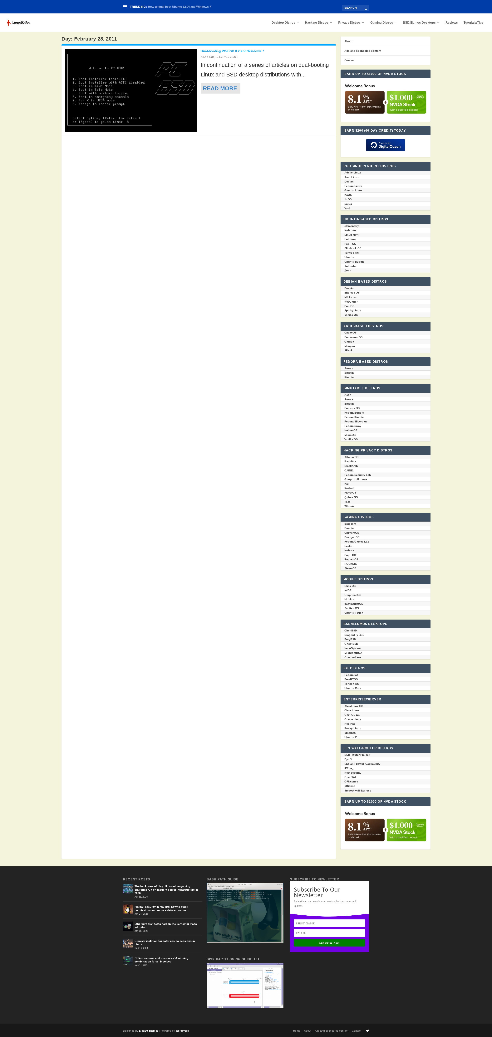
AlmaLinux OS (353, 706)
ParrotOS (350, 492)
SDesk (348, 350)
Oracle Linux (352, 719)
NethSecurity (352, 772)
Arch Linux (351, 177)
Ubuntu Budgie (354, 261)
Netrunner (350, 301)
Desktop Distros (283, 22)
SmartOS (350, 732)
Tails (347, 501)
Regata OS (351, 559)
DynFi (348, 759)
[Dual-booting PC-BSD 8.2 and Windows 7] (131, 90)
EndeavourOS (353, 337)
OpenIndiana (352, 657)
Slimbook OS (352, 248)
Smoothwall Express (357, 790)
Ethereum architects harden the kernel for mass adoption (166, 925)
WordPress (182, 1030)
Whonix (349, 506)
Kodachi (349, 488)
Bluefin (349, 372)
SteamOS (350, 568)
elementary (351, 225)
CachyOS (350, 332)
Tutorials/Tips (473, 22)
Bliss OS (350, 585)
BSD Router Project (357, 754)
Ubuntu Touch (353, 612)
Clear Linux (351, 710)
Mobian (349, 599)
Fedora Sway (352, 425)
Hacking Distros (316, 22)
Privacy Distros (349, 22)
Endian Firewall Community (362, 763)
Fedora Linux (353, 185)
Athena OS (351, 457)
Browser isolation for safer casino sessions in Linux (165, 942)
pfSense (349, 785)
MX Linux (350, 297)
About (348, 41)
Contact (349, 60)
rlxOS (348, 199)
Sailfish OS (351, 608)
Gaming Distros (381, 22)
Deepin (349, 288)
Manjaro (349, 346)
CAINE (348, 470)
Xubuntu (350, 266)
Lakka (348, 546)
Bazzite (349, 528)
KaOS (348, 194)
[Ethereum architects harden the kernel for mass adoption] (128, 926)
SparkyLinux (352, 310)
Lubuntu (350, 239)
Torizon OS (351, 683)
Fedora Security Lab (357, 474)
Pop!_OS (350, 243)
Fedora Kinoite (354, 417)
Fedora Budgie (354, 412)
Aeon (347, 394)
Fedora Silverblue (355, 421)
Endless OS (352, 292)
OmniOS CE (352, 714)
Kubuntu (350, 230)
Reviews (451, 22)
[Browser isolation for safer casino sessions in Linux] (128, 943)
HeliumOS (350, 430)
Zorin (347, 270)
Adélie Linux (352, 172)
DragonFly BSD (354, 634)
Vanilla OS (351, 314)
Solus (348, 203)
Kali (346, 483)
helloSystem (352, 648)
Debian (349, 181)
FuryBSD (350, 639)
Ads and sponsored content (362, 50)
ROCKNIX (350, 563)
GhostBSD (351, 643)
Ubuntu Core (352, 688)
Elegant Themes (148, 1030)
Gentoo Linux (353, 190)
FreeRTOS (351, 679)
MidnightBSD (353, 652)
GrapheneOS (352, 594)
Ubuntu (349, 257)
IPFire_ (348, 768)
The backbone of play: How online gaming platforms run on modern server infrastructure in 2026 (166, 890)
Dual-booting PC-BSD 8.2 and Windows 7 (232, 51)
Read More (220, 88)
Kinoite (349, 377)
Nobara (349, 550)
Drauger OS (351, 537)
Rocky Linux (352, 728)
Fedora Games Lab (356, 541)
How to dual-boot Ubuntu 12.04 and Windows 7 (179, 6)
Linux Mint (351, 234)
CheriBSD (350, 630)
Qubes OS (351, 497)
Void (347, 208)
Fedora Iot (351, 674)
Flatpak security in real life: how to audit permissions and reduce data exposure (161, 908)
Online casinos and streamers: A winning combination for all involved (161, 960)
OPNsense (351, 781)
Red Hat (349, 723)
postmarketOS (353, 603)
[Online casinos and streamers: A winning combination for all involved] (128, 960)
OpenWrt (350, 777)
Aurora (348, 368)
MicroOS (350, 434)
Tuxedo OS (351, 252)
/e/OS (347, 590)
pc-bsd (219, 57)
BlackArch (351, 465)
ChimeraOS (351, 532)
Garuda (349, 341)
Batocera (350, 523)
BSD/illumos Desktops (419, 22)
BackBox (350, 461)
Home (296, 1030)
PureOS (349, 306)
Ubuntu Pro (351, 737)
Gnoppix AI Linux (355, 479)
